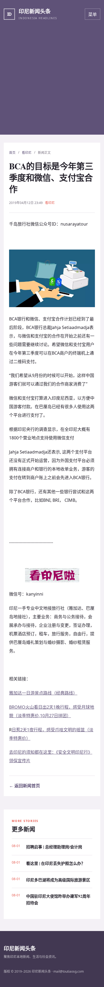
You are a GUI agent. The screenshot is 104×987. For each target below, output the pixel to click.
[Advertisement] (52, 83)
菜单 (92, 14)
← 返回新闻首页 (24, 786)
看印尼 (26, 152)
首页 (12, 152)
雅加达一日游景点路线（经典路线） (43, 693)
